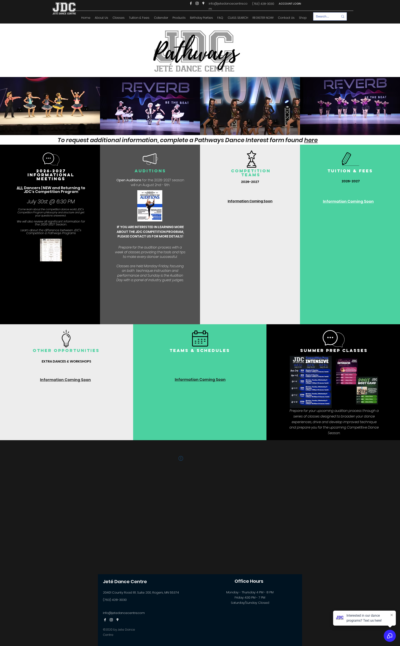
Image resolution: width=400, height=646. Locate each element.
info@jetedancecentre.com (124, 613)
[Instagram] (197, 3)
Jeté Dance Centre (125, 581)
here (311, 140)
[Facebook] (191, 3)
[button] (101, 17)
